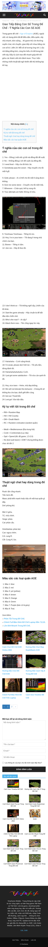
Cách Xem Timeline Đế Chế (13, 789)
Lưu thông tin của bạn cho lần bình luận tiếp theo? (23, 763)
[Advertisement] (24, 94)
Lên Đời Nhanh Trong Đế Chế (17, 626)
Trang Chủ (5, 20)
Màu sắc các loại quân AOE (15, 140)
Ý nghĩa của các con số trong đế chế (19, 129)
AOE (12, 20)
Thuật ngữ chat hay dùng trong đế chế (19, 136)
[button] (44, 15)
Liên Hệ (33, 940)
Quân (35, 819)
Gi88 (25, 930)
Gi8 (22, 930)
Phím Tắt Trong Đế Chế (14, 619)
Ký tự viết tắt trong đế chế (14, 133)
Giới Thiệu (15, 940)
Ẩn (26, 124)
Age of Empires (26, 34)
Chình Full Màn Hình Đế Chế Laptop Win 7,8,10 (24, 622)
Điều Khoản (25, 940)
